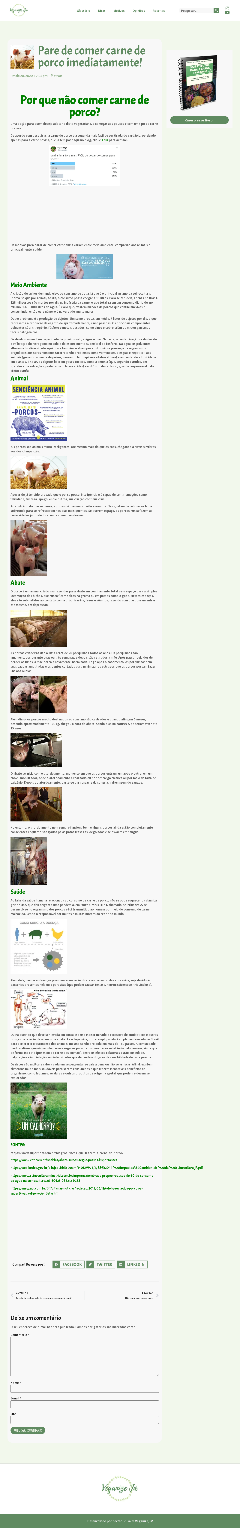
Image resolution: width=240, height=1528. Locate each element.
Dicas (102, 10)
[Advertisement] (84, 215)
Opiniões (139, 10)
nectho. (118, 1521)
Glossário (83, 10)
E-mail (15, 1398)
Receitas (159, 10)
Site (13, 1413)
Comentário (19, 1334)
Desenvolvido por (100, 1521)
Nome (15, 1382)
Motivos (119, 10)
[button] (68, 1265)
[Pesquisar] (216, 10)
